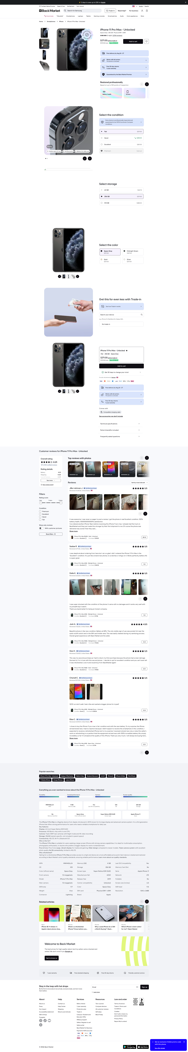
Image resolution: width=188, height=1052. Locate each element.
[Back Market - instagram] (40, 1020)
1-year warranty (81, 1006)
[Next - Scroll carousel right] (147, 84)
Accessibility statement (46, 1012)
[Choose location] (135, 6)
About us (42, 1003)
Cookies (116, 1011)
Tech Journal (99, 1003)
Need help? (122, 11)
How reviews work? (48, 484)
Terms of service (119, 1003)
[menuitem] (70, 16)
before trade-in (112, 41)
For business (133, 11)
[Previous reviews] (142, 752)
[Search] (65, 10)
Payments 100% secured (84, 1031)
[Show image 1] (45, 158)
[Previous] (59, 276)
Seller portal (80, 1025)
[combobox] (121, 314)
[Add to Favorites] (146, 41)
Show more (74, 531)
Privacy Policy (118, 1018)
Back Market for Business (84, 1028)
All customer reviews (102, 1009)
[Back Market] (49, 11)
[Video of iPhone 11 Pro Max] (44, 44)
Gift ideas (99, 1012)
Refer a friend (81, 1003)
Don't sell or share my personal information (121, 1015)
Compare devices (101, 1006)
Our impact (42, 1009)
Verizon (114, 377)
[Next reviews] (147, 752)
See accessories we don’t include (111, 416)
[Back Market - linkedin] (40, 1024)
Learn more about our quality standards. (112, 857)
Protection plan (81, 1009)
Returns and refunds (64, 1012)
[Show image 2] (47, 158)
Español (147, 6)
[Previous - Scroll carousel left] (142, 84)
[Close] (185, 2)
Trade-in (79, 1012)
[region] (124, 93)
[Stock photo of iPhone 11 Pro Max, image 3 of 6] (44, 66)
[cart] (147, 11)
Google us (68, 951)
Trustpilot (42, 1017)
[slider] (40, 502)
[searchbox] (84, 11)
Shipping (61, 1009)
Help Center (62, 1006)
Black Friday (99, 1014)
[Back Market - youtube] (49, 1020)
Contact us (61, 1003)
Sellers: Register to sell (84, 1022)
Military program (82, 1020)
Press (41, 1006)
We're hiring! (43, 1014)
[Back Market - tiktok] (45, 1020)
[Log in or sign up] (142, 11)
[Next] (77, 276)
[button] (87, 35)
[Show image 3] (73, 276)
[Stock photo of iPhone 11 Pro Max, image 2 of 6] (44, 55)
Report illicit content (120, 1021)
